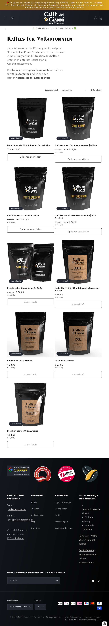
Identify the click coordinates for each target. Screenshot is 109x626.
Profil (57, 515)
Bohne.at (84, 535)
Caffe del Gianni (22, 617)
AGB (100, 620)
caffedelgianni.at (17, 509)
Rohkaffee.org (86, 550)
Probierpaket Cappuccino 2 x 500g (24, 288)
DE (39, 606)
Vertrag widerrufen (64, 528)
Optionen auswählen (30, 156)
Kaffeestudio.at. (15, 538)
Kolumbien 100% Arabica (19, 360)
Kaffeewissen (37, 515)
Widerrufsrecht (70, 620)
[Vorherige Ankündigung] (5, 28)
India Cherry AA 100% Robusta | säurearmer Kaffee (77, 289)
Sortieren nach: (52, 90)
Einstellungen (61, 521)
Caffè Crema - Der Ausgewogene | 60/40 (76, 145)
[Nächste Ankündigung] (103, 28)
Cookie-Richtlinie (37, 617)
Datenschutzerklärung (87, 620)
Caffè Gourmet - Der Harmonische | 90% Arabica (75, 216)
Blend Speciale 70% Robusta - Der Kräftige (28, 145)
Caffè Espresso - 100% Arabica (23, 215)
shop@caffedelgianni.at (20, 519)
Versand (99, 617)
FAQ (33, 521)
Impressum (88, 617)
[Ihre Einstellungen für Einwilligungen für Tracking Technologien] (104, 623)
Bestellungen (61, 508)
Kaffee (34, 502)
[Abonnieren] (56, 580)
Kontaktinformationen (72, 617)
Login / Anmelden (63, 502)
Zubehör (35, 508)
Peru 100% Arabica (64, 360)
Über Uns (35, 528)
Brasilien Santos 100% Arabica (22, 431)
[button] (6, 18)
